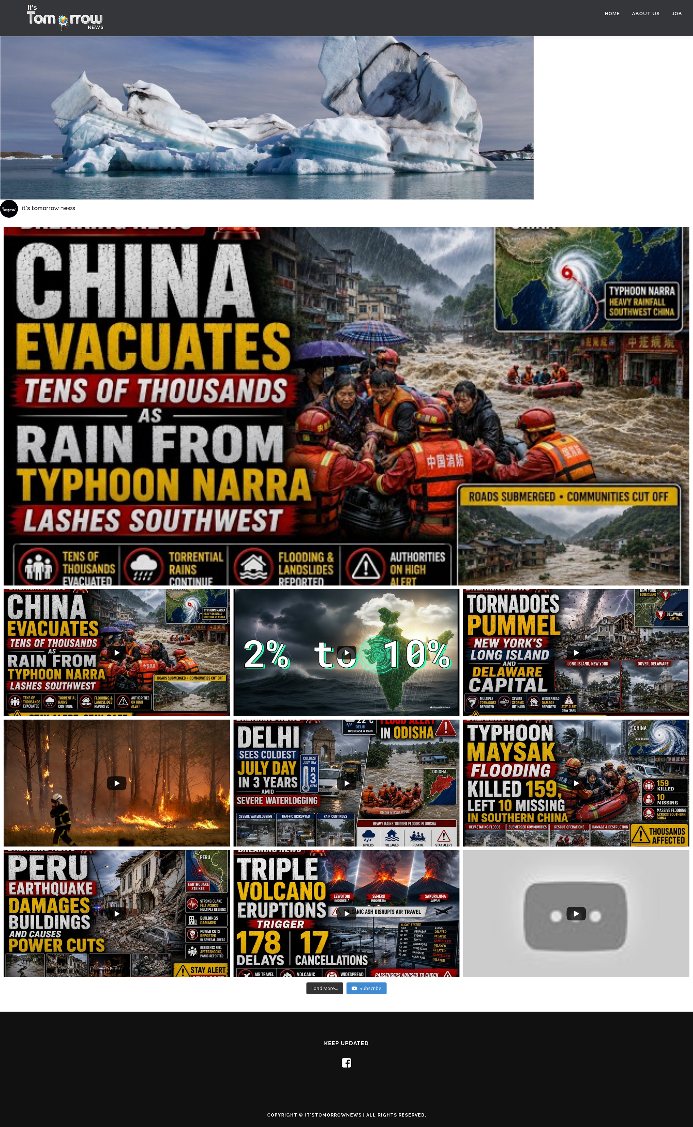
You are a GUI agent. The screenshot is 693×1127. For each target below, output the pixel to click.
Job (677, 13)
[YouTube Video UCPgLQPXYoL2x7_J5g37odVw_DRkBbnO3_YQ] (346, 419)
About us (646, 13)
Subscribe (370, 988)
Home (612, 13)
